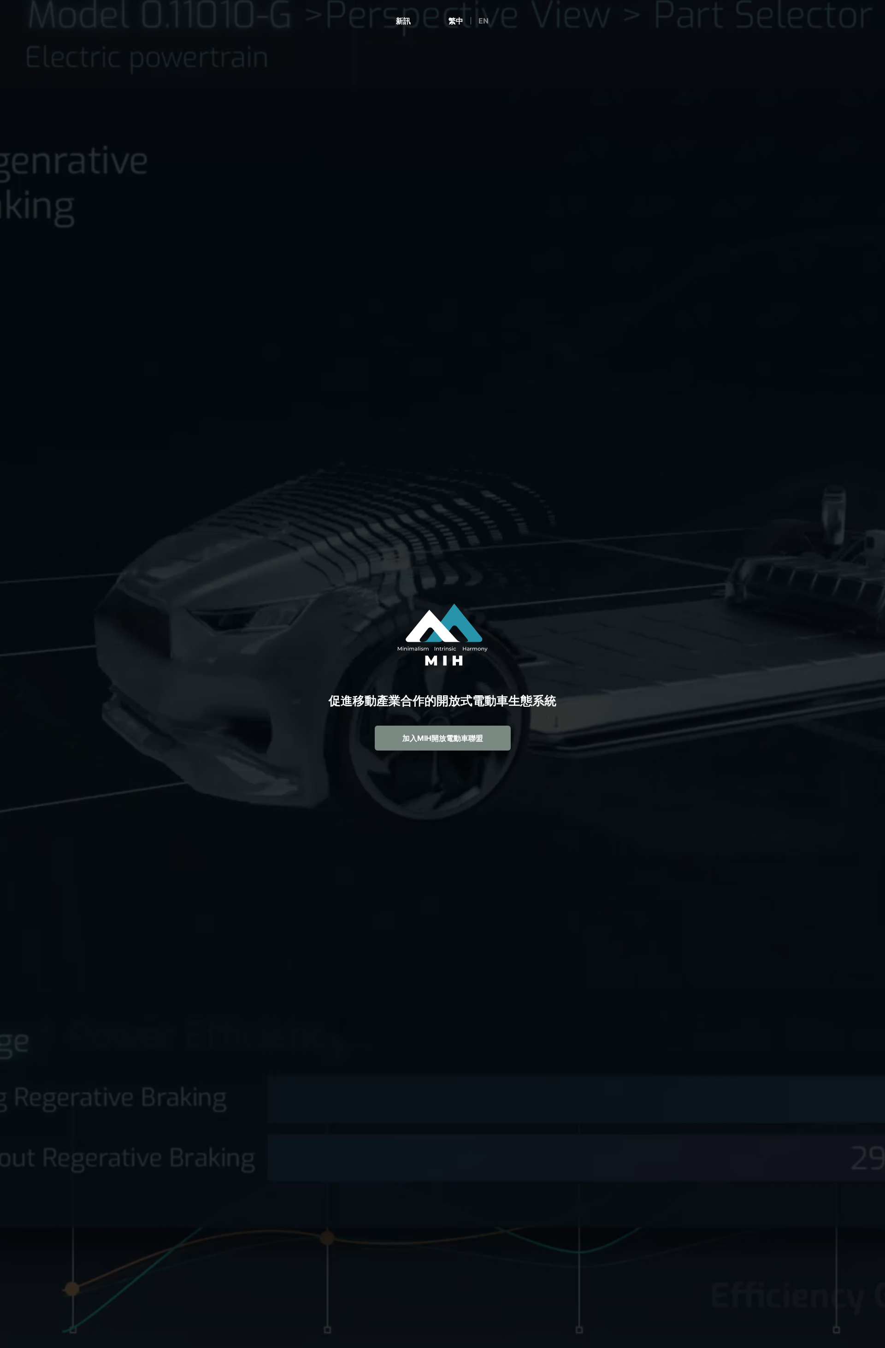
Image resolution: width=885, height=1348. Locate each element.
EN (483, 20)
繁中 (455, 20)
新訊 (403, 20)
